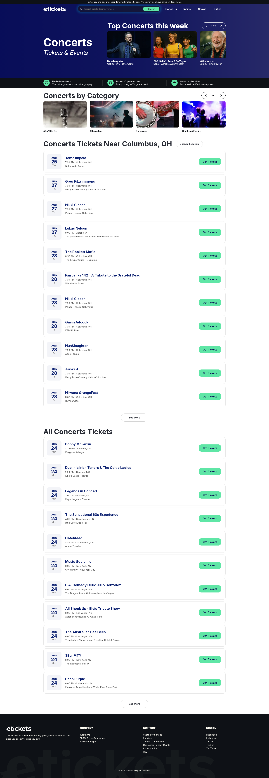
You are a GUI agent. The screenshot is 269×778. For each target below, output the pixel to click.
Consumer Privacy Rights (156, 745)
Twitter (210, 745)
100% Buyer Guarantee (92, 738)
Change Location (189, 144)
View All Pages (88, 741)
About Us (85, 734)
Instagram (211, 738)
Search (151, 9)
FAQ (145, 751)
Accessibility (150, 748)
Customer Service (152, 734)
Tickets (210, 161)
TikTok (209, 741)
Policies (147, 738)
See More (134, 417)
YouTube (211, 748)
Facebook (211, 734)
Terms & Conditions (153, 741)
